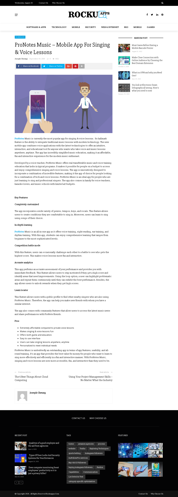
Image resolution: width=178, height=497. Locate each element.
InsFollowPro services (78, 458)
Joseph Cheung (21, 59)
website (72, 449)
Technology (59, 27)
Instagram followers (94, 453)
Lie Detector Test (76, 477)
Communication (90, 472)
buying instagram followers (81, 467)
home (71, 444)
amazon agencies (86, 444)
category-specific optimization (82, 481)
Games (151, 27)
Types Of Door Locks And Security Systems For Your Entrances (44, 457)
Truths (82, 449)
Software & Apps (36, 27)
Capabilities (74, 472)
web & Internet (110, 27)
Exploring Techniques (99, 449)
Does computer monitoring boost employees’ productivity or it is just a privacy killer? (43, 470)
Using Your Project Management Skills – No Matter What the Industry (90, 378)
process (101, 444)
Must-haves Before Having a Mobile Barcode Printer (145, 46)
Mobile (76, 27)
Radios (100, 467)
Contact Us (43, 3)
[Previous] (17, 482)
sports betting (75, 453)
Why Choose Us (58, 3)
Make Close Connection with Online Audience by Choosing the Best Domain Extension (147, 60)
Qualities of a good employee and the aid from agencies (43, 444)
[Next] (21, 482)
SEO (126, 27)
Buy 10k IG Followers (77, 463)
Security (90, 27)
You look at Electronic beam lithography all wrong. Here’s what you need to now (145, 88)
